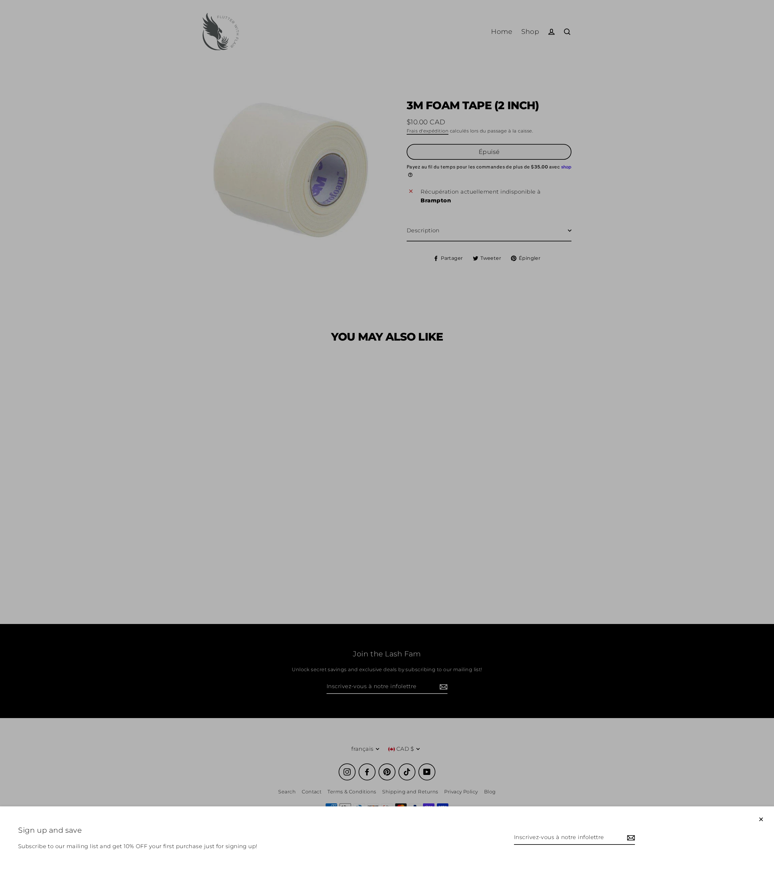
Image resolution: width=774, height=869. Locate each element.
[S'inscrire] (630, 838)
